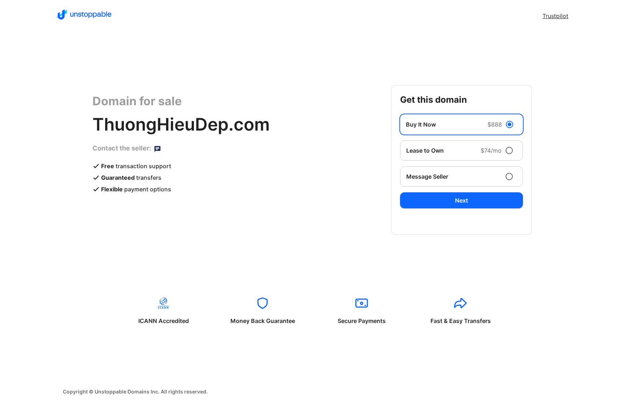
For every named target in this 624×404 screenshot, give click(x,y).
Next (461, 200)
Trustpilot (555, 16)
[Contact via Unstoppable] (157, 148)
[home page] (84, 14)
